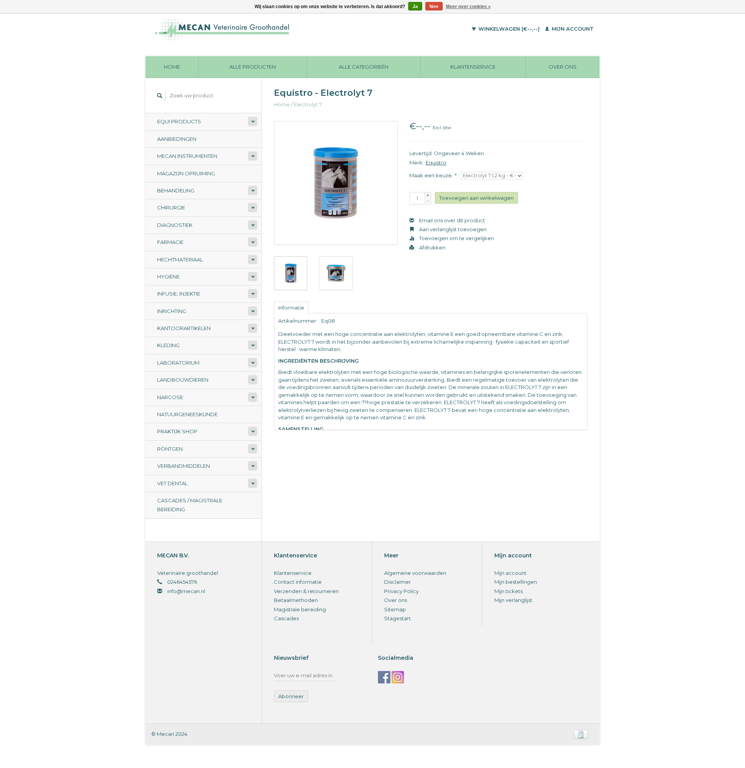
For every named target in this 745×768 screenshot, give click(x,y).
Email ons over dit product (451, 220)
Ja (415, 6)
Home (172, 67)
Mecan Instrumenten (187, 156)
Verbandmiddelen (183, 466)
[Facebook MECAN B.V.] (384, 677)
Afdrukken (431, 247)
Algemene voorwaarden (415, 573)
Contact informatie (298, 582)
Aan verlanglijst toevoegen (452, 229)
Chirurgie (171, 207)
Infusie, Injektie (178, 294)
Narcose (170, 397)
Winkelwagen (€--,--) (509, 29)
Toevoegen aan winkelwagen (476, 198)
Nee (434, 6)
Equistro (436, 162)
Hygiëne (168, 276)
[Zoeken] (160, 95)
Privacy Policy (401, 591)
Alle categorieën (363, 67)
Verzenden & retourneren (306, 591)
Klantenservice (473, 67)
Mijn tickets (508, 591)
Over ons (563, 67)
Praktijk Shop (177, 431)
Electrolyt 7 (308, 104)
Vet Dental (172, 483)
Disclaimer (397, 582)
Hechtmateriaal (180, 259)
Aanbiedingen (176, 139)
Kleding (168, 345)
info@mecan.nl (186, 591)
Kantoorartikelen (184, 328)
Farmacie (170, 242)
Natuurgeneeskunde (187, 414)
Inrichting (171, 311)
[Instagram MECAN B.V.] (398, 677)
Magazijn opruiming (186, 173)
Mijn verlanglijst (513, 600)
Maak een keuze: (432, 175)
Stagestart (397, 618)
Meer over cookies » (468, 6)
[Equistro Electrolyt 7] (335, 182)
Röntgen (170, 449)
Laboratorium (178, 363)
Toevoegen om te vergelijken (456, 238)
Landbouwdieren (182, 380)
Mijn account (572, 29)
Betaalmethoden (296, 600)
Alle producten (252, 67)
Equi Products (179, 121)
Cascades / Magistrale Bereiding (189, 504)
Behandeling (175, 190)
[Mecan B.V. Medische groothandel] (275, 29)
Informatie (291, 307)
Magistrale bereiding (300, 609)
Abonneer (291, 696)
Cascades (286, 618)
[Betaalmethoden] (581, 734)
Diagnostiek (174, 225)
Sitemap (395, 609)
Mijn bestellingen (515, 582)
